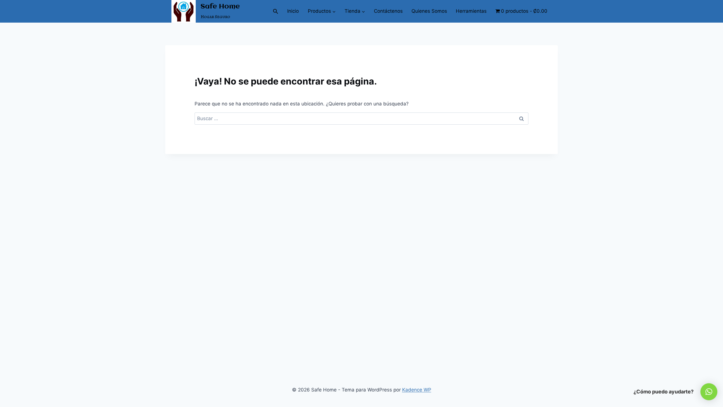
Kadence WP (416, 390)
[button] (276, 11)
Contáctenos (388, 11)
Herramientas (471, 11)
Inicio (293, 11)
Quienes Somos (429, 11)
